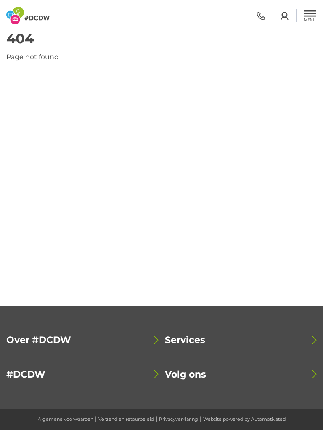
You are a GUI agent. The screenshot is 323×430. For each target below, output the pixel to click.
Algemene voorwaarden (65, 419)
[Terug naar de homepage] (28, 15)
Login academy (284, 15)
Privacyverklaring (178, 419)
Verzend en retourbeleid (126, 419)
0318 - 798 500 (261, 15)
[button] (310, 15)
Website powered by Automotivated (244, 419)
